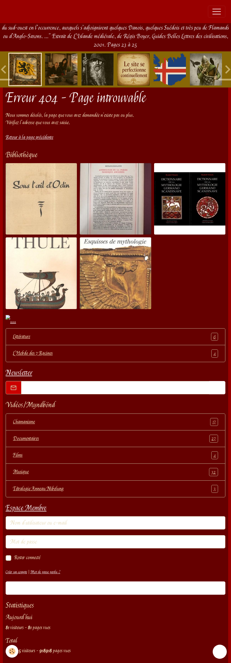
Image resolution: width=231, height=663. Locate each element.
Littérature (114, 336)
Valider (115, 587)
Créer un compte (16, 571)
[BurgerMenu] (216, 11)
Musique (114, 472)
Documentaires (114, 438)
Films (114, 455)
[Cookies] (12, 651)
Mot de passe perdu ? (45, 571)
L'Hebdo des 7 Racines (114, 353)
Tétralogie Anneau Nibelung (114, 488)
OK (217, 387)
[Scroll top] (220, 652)
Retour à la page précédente (29, 137)
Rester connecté (27, 557)
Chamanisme (114, 422)
